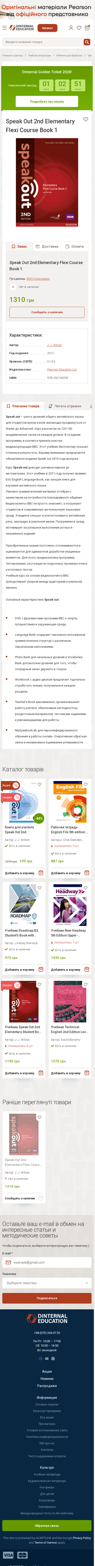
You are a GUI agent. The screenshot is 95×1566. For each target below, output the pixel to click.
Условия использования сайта (47, 1430)
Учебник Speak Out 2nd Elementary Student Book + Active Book (24, 1030)
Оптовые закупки (47, 1404)
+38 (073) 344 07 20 (47, 1332)
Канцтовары (47, 1500)
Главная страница (12, 55)
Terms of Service (46, 1542)
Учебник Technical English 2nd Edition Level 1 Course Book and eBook (70, 1030)
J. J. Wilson (54, 345)
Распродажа (47, 1386)
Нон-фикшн (47, 1487)
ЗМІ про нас (47, 1443)
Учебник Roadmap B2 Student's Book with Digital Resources (21, 934)
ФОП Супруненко (38, 278)
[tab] (47, 246)
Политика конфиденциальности (47, 1436)
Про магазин (47, 1424)
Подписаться (47, 1298)
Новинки (47, 1379)
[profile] (71, 27)
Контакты (47, 1449)
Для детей (47, 1494)
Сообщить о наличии (47, 312)
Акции (47, 1371)
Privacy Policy (82, 1538)
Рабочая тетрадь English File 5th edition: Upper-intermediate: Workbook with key (68, 830)
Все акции (47, 1417)
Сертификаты (47, 1506)
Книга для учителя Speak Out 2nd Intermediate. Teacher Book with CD (21, 830)
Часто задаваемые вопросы (47, 1456)
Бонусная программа (47, 1411)
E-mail (7, 1253)
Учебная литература (39, 55)
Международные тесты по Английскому (47, 1513)
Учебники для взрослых (69, 55)
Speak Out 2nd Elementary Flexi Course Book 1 (23, 1163)
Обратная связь (47, 1525)
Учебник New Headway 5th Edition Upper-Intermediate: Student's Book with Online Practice (68, 934)
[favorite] (85, 119)
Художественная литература (47, 1481)
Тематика (9, 1273)
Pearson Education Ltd (62, 369)
